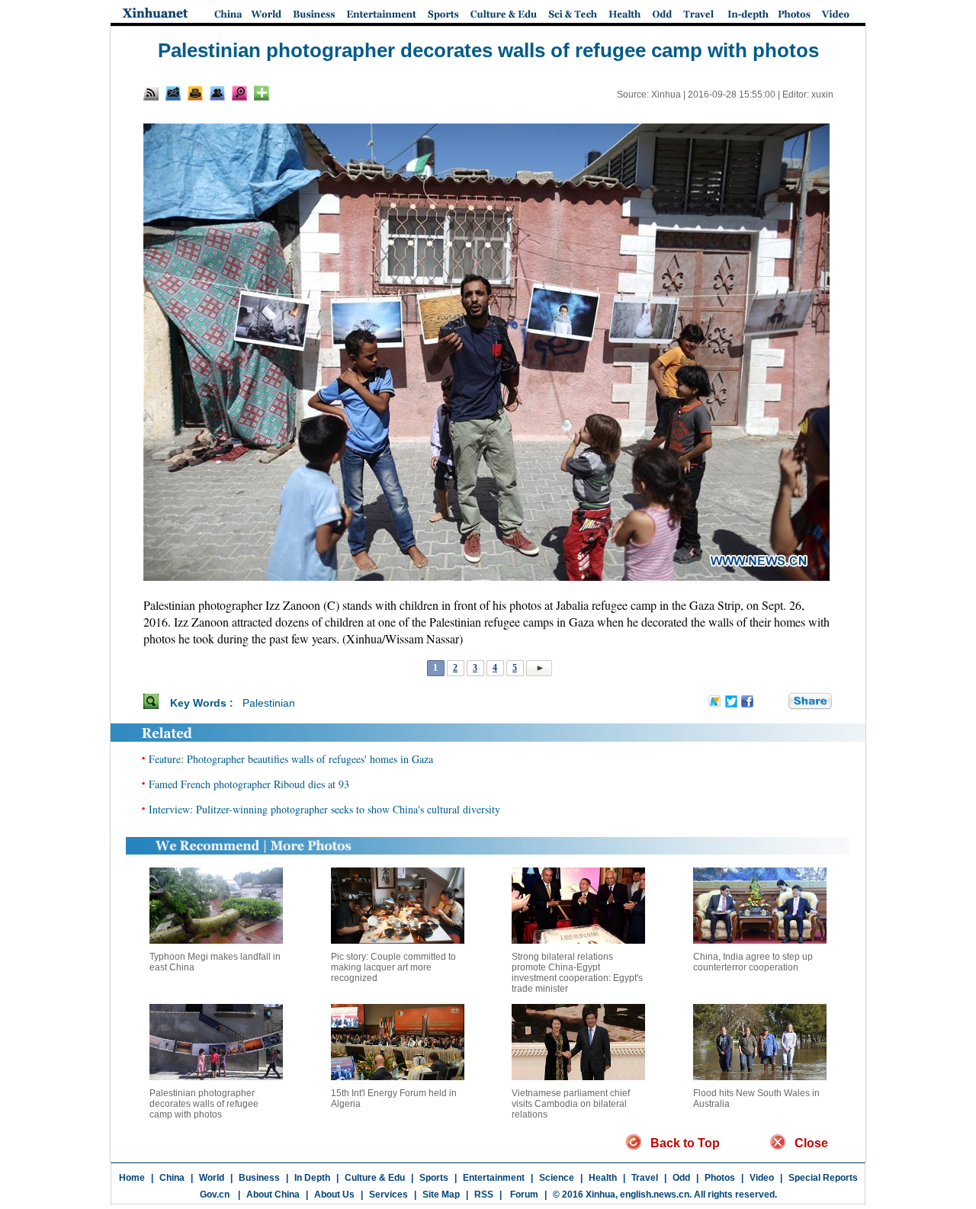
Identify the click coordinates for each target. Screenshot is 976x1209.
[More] (261, 93)
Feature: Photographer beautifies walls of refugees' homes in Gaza (291, 759)
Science (556, 1177)
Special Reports (823, 1177)
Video (762, 1177)
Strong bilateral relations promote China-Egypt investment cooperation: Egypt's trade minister (577, 972)
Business (259, 1177)
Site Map (441, 1194)
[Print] (195, 93)
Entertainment (494, 1177)
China (172, 1177)
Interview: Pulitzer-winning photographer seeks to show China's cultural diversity (324, 809)
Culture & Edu (375, 1177)
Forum (523, 1194)
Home (132, 1177)
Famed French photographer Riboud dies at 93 (249, 784)
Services (388, 1194)
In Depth (312, 1177)
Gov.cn (215, 1194)
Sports (433, 1177)
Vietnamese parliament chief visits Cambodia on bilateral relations (571, 1104)
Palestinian (268, 703)
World (211, 1177)
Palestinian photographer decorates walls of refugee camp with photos (203, 1104)
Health (603, 1177)
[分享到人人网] (777, 702)
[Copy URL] (217, 93)
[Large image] (239, 93)
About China (273, 1194)
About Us (334, 1194)
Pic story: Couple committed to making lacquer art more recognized (393, 967)
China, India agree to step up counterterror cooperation (753, 962)
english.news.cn (654, 1194)
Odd (681, 1177)
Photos (720, 1177)
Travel (644, 1177)
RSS (483, 1194)
